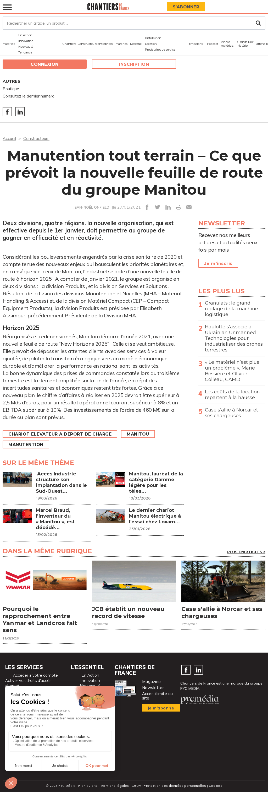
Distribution (153, 38)
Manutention (25, 444)
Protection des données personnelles (175, 786)
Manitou (138, 434)
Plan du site (88, 786)
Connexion (45, 64)
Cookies (215, 786)
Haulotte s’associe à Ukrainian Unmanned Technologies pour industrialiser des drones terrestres (234, 338)
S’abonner (186, 6)
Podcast (212, 44)
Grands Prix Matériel (245, 43)
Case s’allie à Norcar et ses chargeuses (231, 413)
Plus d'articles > (246, 552)
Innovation (26, 41)
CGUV (136, 786)
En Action (25, 35)
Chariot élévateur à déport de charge (59, 434)
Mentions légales (114, 786)
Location (151, 44)
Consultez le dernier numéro (28, 96)
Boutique (11, 88)
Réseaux (136, 44)
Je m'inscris (218, 263)
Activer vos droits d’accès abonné (28, 683)
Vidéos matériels (227, 43)
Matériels (9, 44)
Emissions (196, 44)
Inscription (134, 64)
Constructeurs (87, 44)
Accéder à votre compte (35, 675)
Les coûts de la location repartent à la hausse (232, 394)
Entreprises (105, 44)
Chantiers (69, 44)
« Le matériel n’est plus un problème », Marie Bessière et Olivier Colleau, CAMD (232, 370)
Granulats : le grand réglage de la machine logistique (231, 308)
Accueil (9, 138)
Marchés (121, 44)
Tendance (25, 52)
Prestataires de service (160, 49)
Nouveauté (25, 46)
